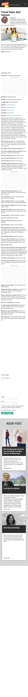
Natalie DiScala (7, 468)
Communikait (10, 110)
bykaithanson (10, 112)
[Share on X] (1, 347)
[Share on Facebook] (1, 343)
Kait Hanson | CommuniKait (14, 115)
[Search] (22, 4)
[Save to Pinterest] (1, 350)
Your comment (5, 378)
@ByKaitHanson (10, 107)
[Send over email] (1, 353)
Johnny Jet (13, 17)
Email (3, 401)
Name (3, 396)
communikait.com (10, 105)
